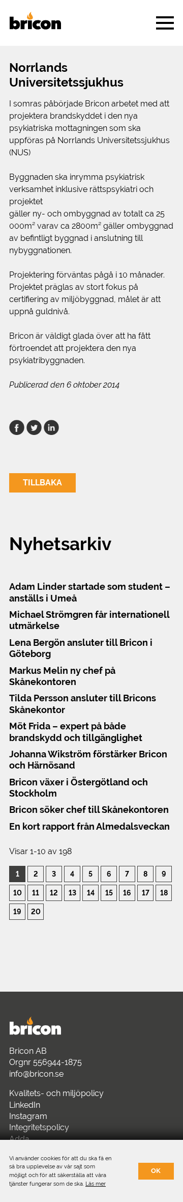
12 (54, 892)
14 (91, 892)
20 (36, 911)
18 (164, 892)
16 (127, 892)
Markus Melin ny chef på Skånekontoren (62, 676)
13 (72, 892)
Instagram (28, 1116)
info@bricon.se (36, 1074)
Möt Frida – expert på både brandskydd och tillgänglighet (75, 732)
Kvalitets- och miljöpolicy (56, 1093)
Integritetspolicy (39, 1127)
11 (35, 892)
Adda (19, 1139)
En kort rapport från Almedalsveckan (89, 826)
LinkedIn (24, 1105)
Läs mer (95, 1183)
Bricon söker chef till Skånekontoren (89, 809)
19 (17, 911)
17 (145, 892)
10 (17, 892)
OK (156, 1170)
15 (109, 892)
